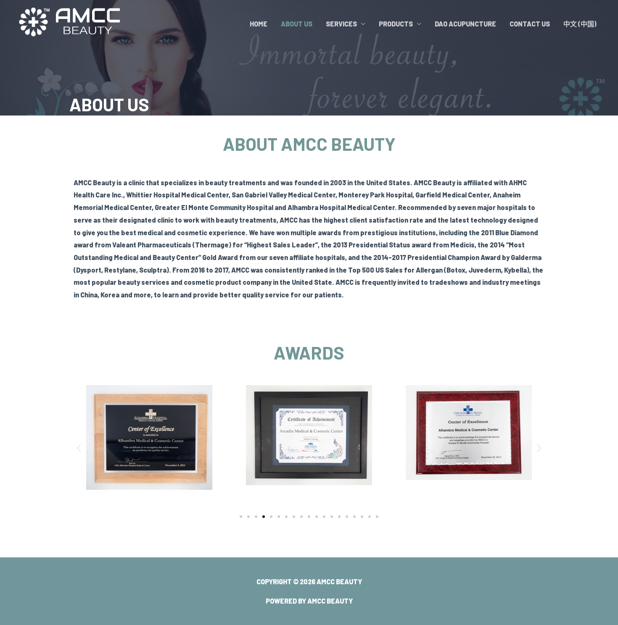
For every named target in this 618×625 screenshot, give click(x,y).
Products (396, 24)
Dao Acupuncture (465, 24)
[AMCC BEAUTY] (67, 23)
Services (341, 24)
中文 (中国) (580, 24)
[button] (79, 448)
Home (258, 24)
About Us (296, 24)
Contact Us (530, 24)
